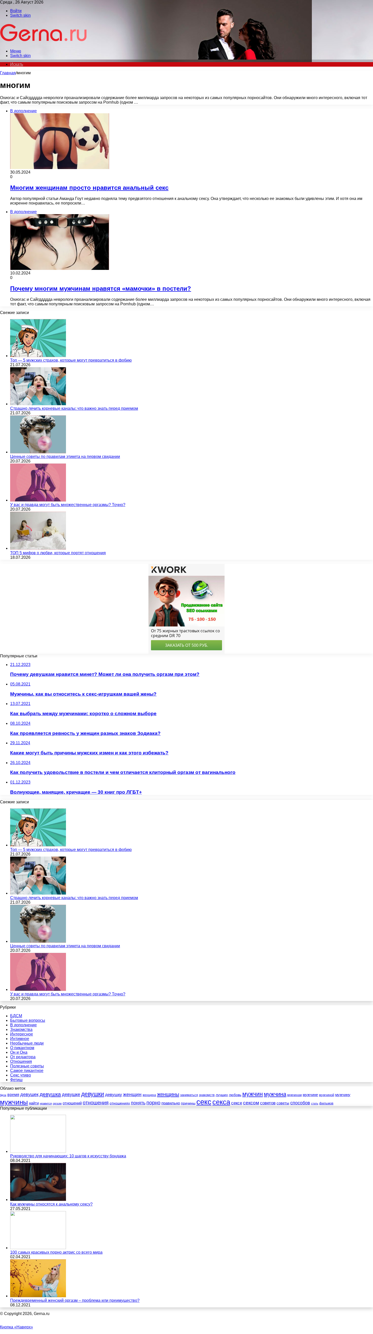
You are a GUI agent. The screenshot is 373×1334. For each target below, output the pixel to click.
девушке (71, 1094)
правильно (170, 1103)
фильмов (326, 1103)
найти (34, 1103)
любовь (235, 1095)
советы (283, 1103)
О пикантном (22, 1048)
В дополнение (23, 1025)
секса (221, 1102)
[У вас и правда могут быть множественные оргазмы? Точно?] (38, 500)
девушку (113, 1094)
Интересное (21, 1034)
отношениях (120, 1103)
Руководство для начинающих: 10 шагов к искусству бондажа (68, 1156)
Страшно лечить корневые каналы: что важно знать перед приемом (74, 408)
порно (153, 1102)
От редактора (23, 1057)
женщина (149, 1095)
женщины (168, 1094)
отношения (96, 1102)
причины (188, 1103)
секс (203, 1102)
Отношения (21, 1061)
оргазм (57, 1103)
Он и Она (18, 1052)
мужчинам (294, 1095)
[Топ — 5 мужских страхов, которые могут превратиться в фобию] (38, 356)
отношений (72, 1103)
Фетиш (16, 1080)
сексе (236, 1103)
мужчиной (326, 1095)
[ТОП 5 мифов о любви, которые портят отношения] (38, 548)
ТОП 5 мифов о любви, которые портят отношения (58, 553)
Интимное (19, 1038)
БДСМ (16, 1016)
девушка (50, 1094)
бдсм (3, 1095)
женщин (132, 1094)
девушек (29, 1094)
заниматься (189, 1095)
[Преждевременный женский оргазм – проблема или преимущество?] (38, 1296)
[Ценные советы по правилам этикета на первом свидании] (38, 452)
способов (300, 1102)
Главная (8, 73)
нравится (46, 1103)
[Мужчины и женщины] (44, 42)
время (13, 1094)
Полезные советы (27, 1066)
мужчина (275, 1094)
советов (268, 1102)
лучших (222, 1095)
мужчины (14, 1102)
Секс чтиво (20, 1075)
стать (314, 1103)
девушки (92, 1094)
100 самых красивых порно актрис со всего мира (56, 1252)
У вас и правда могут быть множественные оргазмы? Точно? (67, 505)
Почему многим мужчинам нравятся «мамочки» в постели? (100, 288)
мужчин (252, 1094)
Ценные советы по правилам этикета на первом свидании (65, 456)
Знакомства (21, 1029)
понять (138, 1102)
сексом (251, 1102)
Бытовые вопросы (27, 1020)
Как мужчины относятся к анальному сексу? (51, 1204)
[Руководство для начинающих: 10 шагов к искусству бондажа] (38, 1151)
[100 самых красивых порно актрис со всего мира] (38, 1248)
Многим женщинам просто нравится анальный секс (89, 187)
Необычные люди (27, 1043)
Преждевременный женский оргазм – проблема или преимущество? (75, 1300)
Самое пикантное (26, 1070)
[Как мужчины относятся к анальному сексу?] (38, 1199)
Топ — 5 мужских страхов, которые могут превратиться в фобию (71, 360)
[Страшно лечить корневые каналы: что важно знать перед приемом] (38, 404)
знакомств (207, 1095)
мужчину (342, 1094)
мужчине (310, 1094)
